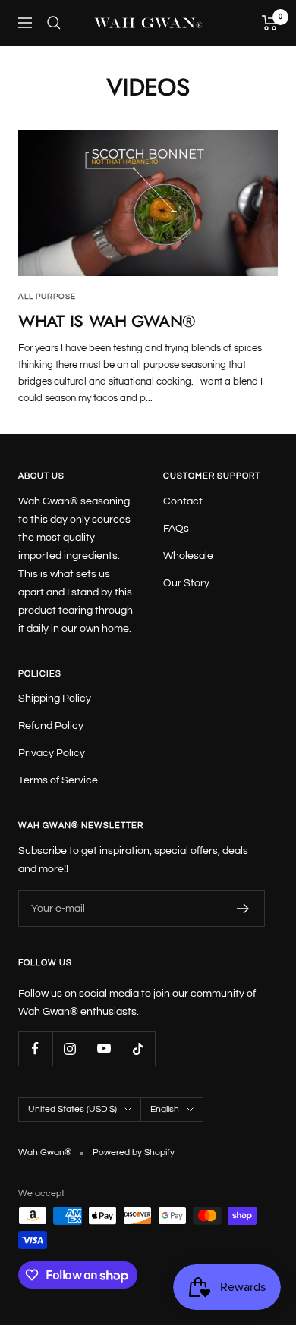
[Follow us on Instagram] (69, 1048)
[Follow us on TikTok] (138, 1048)
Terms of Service (58, 780)
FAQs (176, 528)
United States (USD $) (72, 1109)
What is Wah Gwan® (107, 321)
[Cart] (270, 22)
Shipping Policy (54, 698)
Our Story (186, 583)
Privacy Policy (51, 753)
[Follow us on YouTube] (104, 1048)
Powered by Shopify (134, 1152)
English (164, 1109)
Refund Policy (50, 726)
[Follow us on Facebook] (35, 1048)
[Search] (54, 23)
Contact (183, 501)
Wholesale (188, 556)
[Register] (243, 908)
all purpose (47, 296)
